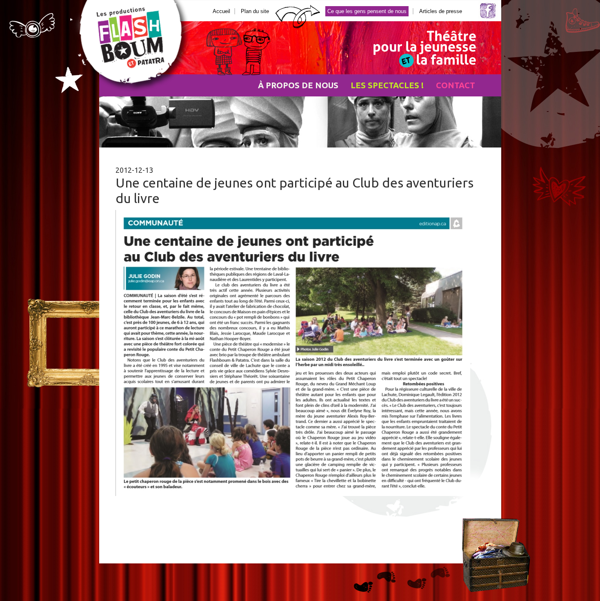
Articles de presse (440, 11)
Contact (455, 85)
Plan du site (255, 11)
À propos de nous (298, 85)
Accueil (221, 11)
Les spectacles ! (387, 85)
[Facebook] (488, 16)
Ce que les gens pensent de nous (367, 11)
